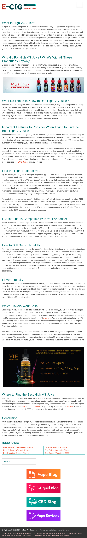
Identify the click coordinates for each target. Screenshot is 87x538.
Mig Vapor (26, 406)
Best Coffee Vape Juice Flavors (57, 450)
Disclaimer (33, 530)
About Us (25, 530)
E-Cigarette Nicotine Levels (56, 447)
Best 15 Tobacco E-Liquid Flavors (16, 450)
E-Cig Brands (22, 162)
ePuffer (70, 406)
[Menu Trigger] (79, 5)
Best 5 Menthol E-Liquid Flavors (16, 453)
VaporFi (38, 406)
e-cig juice (47, 318)
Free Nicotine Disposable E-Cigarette (18, 447)
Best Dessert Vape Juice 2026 (57, 453)
